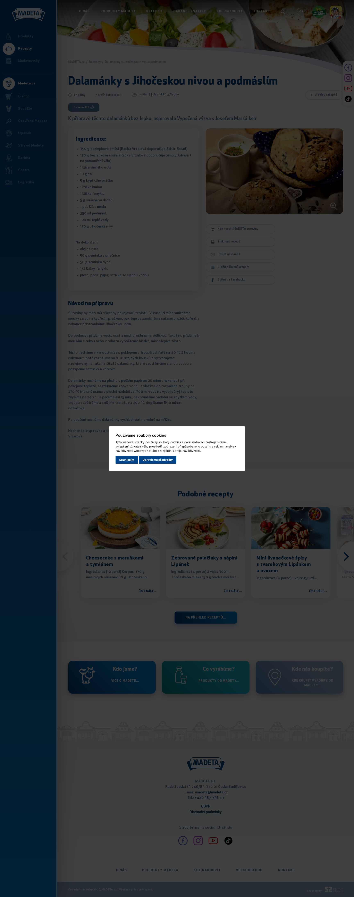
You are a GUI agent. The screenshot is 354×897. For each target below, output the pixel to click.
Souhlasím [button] (126, 459)
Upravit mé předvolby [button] (158, 459)
